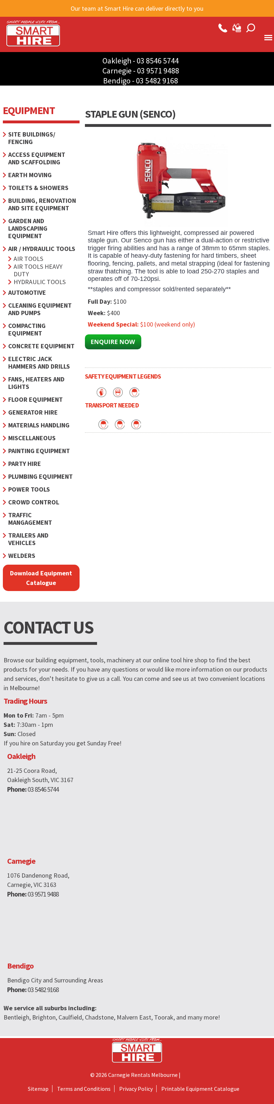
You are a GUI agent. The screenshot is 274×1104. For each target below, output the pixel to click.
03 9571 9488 (158, 71)
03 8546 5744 (158, 61)
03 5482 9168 (157, 81)
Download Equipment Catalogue (41, 578)
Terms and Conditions (84, 1088)
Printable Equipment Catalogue (200, 1088)
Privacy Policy (136, 1088)
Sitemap (38, 1088)
